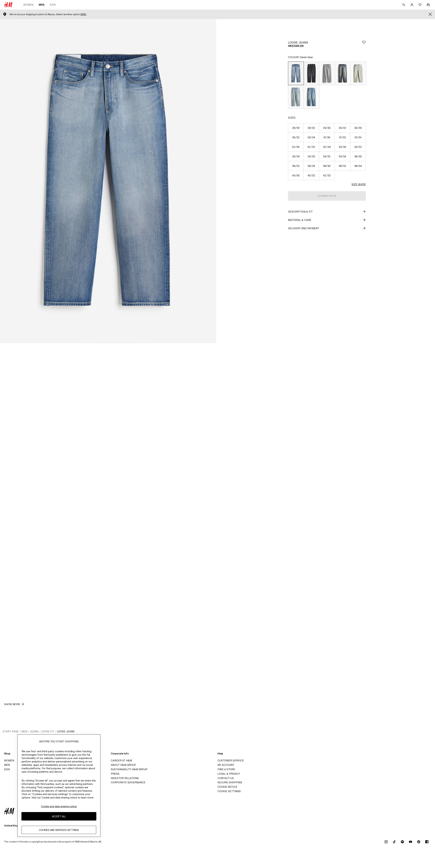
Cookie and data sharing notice (59, 806)
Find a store (226, 769)
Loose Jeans (66, 731)
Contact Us (226, 778)
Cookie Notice (227, 786)
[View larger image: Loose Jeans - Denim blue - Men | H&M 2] (108, 505)
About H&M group (123, 764)
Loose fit (47, 731)
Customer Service (231, 760)
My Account (226, 764)
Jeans (34, 731)
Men (41, 4)
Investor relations (125, 778)
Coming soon (327, 195)
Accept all (59, 816)
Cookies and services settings (59, 830)
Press (115, 773)
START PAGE (11, 731)
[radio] (296, 73)
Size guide (359, 184)
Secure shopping (230, 782)
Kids (53, 4)
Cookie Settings (229, 791)
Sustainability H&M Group (129, 769)
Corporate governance (128, 782)
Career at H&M (121, 760)
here (83, 14)
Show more (12, 704)
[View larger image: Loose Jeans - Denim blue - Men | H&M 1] (108, 181)
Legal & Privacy (229, 773)
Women (28, 4)
